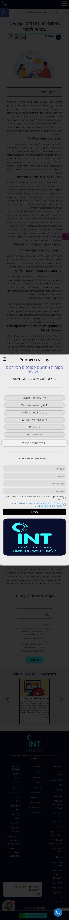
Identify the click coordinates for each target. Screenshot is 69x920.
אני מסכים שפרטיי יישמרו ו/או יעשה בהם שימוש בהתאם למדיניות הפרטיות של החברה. (37, 504)
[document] (34, 460)
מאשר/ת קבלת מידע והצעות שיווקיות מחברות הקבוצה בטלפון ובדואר (34, 498)
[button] (58, 912)
